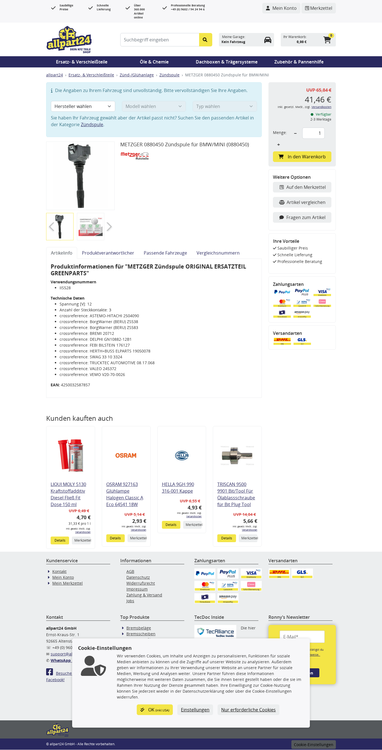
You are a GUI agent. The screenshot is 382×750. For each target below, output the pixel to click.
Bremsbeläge (138, 628)
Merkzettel (82, 540)
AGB (130, 571)
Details (60, 540)
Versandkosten (83, 531)
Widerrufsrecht (140, 583)
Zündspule (169, 74)
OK (158, 710)
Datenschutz (138, 577)
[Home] (69, 39)
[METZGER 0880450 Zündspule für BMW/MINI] (80, 175)
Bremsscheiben (140, 633)
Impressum (137, 589)
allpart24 (54, 74)
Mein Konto (63, 577)
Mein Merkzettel (67, 583)
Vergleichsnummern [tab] (218, 253)
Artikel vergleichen (306, 202)
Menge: (280, 132)
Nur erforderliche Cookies (248, 710)
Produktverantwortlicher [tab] (108, 253)
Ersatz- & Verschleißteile (81, 62)
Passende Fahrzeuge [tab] (165, 253)
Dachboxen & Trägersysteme (227, 62)
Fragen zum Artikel (306, 217)
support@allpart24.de (71, 654)
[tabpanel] (154, 328)
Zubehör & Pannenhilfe (299, 62)
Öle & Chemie (154, 62)
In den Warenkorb (307, 157)
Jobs (130, 600)
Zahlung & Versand (144, 595)
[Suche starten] (205, 39)
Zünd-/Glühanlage (137, 74)
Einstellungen (195, 710)
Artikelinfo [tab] (61, 253)
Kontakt (59, 571)
